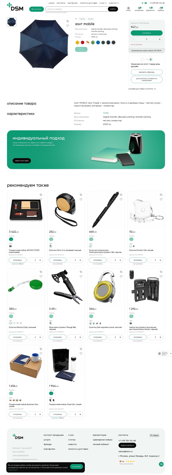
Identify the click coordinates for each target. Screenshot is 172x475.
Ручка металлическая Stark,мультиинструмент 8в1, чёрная (105, 251)
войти (128, 10)
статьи (71, 439)
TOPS (105, 113)
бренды (48, 444)
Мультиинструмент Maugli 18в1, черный (62, 328)
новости (72, 444)
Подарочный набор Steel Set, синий (65, 404)
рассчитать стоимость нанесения (146, 79)
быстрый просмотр (26, 210)
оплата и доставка (78, 449)
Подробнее (12, 470)
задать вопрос (127, 445)
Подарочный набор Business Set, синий (23, 405)
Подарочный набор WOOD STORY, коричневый (24, 251)
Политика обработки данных (165, 353)
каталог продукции (54, 435)
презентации (99, 435)
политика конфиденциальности (25, 459)
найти (113, 9)
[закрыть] (170, 353)
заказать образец (146, 72)
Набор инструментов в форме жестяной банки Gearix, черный (143, 328)
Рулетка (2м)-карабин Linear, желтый (105, 327)
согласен (76, 466)
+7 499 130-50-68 (157, 3)
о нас (71, 435)
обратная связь (22, 161)
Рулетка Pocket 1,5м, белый (141, 250)
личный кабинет (101, 444)
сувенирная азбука (102, 439)
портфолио (49, 449)
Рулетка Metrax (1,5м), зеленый (22, 327)
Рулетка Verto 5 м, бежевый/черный (65, 250)
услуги (47, 439)
